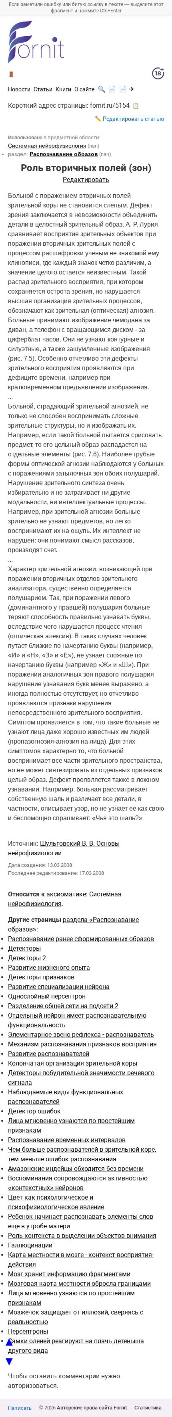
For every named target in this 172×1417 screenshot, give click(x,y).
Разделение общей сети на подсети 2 (63, 1006)
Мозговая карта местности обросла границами (79, 1283)
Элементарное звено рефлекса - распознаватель (81, 1034)
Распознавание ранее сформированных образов (81, 939)
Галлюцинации (30, 1245)
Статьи (43, 89)
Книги (63, 89)
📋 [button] (135, 106)
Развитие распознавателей (48, 1054)
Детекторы (24, 948)
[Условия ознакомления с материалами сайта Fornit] (158, 75)
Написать (20, 1408)
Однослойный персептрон (47, 996)
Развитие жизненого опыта (49, 967)
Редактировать (86, 180)
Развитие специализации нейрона (59, 987)
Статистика (148, 1408)
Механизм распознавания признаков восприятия (82, 1044)
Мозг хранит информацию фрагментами (69, 1274)
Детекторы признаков (41, 977)
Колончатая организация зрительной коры (72, 1063)
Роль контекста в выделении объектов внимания (82, 1235)
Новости (19, 89)
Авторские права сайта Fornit (92, 1408)
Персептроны (28, 1331)
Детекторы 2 (27, 958)
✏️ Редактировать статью (129, 119)
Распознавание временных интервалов (67, 1140)
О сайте (84, 89)
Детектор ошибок (34, 1111)
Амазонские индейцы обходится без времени (76, 1168)
